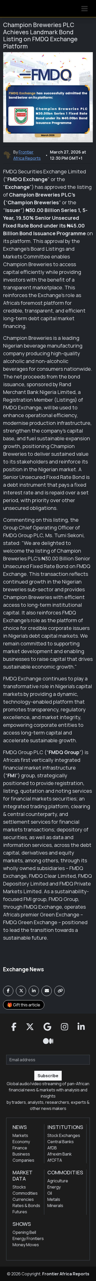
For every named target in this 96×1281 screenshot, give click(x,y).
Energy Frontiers (28, 1238)
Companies (23, 1160)
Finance (20, 1148)
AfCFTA (54, 1160)
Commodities (25, 1193)
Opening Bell (24, 1232)
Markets (20, 1135)
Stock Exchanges (63, 1135)
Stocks (19, 1187)
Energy (54, 1187)
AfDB (52, 1148)
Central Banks (60, 1141)
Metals (53, 1199)
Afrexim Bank (59, 1154)
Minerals (55, 1205)
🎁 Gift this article (23, 1005)
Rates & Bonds (26, 1205)
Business (21, 1154)
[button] (14, 1027)
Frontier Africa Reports (65, 1274)
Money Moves (26, 1245)
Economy (21, 1141)
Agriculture (57, 1181)
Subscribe (48, 1075)
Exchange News (23, 969)
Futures (20, 1212)
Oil (49, 1193)
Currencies (23, 1199)
